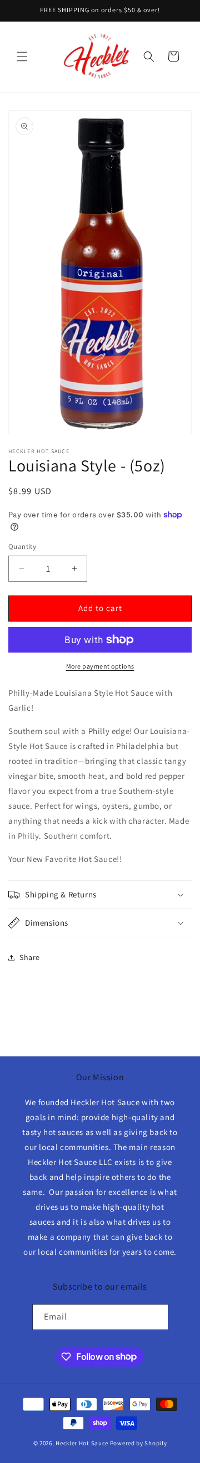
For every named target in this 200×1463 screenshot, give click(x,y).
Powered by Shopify (138, 1443)
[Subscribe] (155, 1317)
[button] (22, 56)
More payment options (100, 666)
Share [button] (29, 957)
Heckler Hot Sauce (82, 1443)
